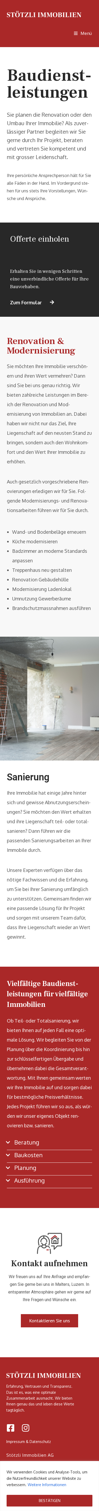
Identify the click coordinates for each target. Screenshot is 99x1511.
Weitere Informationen (47, 1484)
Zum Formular (26, 302)
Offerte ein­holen (39, 239)
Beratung (26, 1142)
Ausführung (29, 1180)
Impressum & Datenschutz (28, 1441)
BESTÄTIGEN (49, 1500)
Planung (25, 1167)
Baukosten (28, 1155)
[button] (49, 1145)
